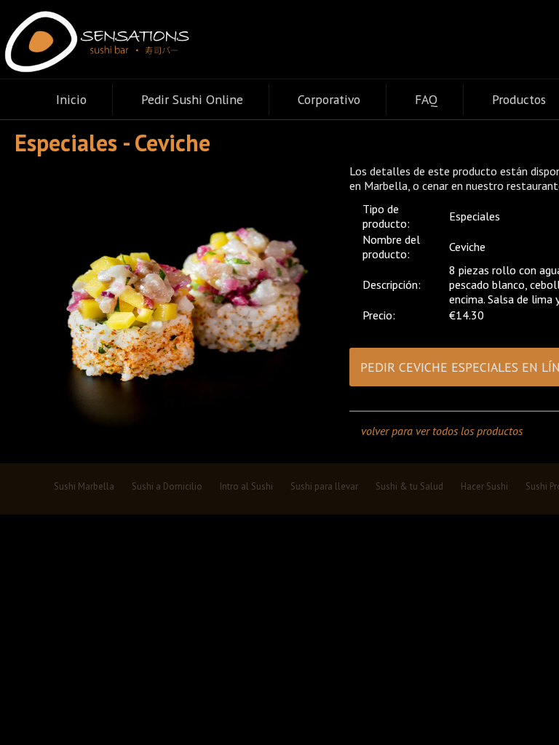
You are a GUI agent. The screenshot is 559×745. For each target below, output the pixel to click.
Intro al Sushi (246, 486)
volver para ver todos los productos (442, 430)
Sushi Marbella (84, 486)
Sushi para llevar (324, 486)
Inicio (71, 99)
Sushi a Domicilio (167, 486)
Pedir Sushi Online (192, 99)
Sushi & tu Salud (409, 486)
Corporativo (329, 99)
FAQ (426, 99)
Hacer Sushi (484, 486)
